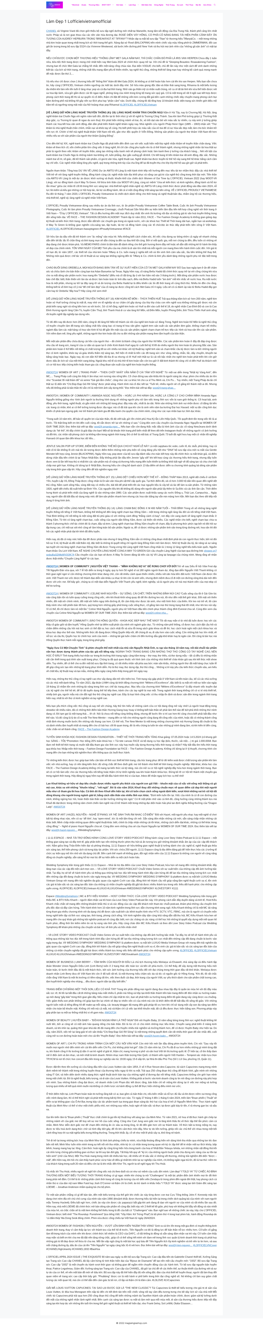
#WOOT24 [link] (52, 372)
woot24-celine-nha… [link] (157, 613)
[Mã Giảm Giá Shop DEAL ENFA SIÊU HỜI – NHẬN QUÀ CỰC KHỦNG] (54, 5)
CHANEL (51, 31)
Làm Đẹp (132, 5)
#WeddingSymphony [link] (66, 896)
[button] (215, 5)
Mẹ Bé (198, 5)
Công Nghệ (158, 5)
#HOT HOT (106, 5)
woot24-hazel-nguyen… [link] (64, 830)
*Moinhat (75, 5)
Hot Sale (119, 5)
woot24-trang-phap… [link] (164, 388)
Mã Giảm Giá (147, 5)
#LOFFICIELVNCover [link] (205, 1245)
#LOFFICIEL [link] (126, 104)
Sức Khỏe (207, 5)
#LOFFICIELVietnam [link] (145, 104)
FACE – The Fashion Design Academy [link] (99, 729)
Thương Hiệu (94, 5)
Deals (84, 5)
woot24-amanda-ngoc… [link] (107, 426)
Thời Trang (170, 5)
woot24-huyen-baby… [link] (156, 1036)
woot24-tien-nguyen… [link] (181, 1245)
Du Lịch (180, 5)
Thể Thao (189, 5)
